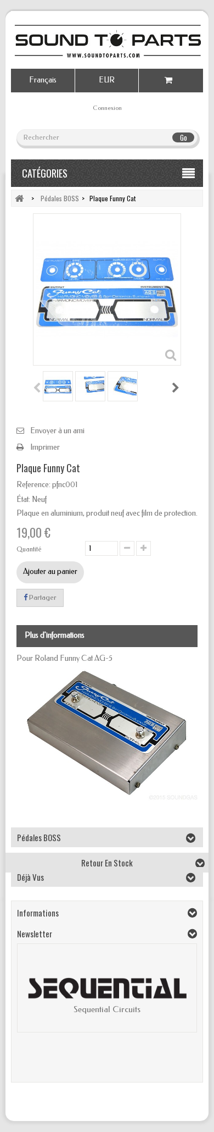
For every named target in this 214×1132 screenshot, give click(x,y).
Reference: (33, 484)
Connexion (107, 108)
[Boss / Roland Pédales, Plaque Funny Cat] (58, 386)
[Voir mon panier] (171, 80)
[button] (31, 996)
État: (23, 499)
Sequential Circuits (107, 1009)
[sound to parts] (107, 41)
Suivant (176, 387)
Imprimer (45, 447)
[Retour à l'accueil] (19, 198)
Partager (42, 597)
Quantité (29, 549)
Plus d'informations (55, 635)
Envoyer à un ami (57, 430)
